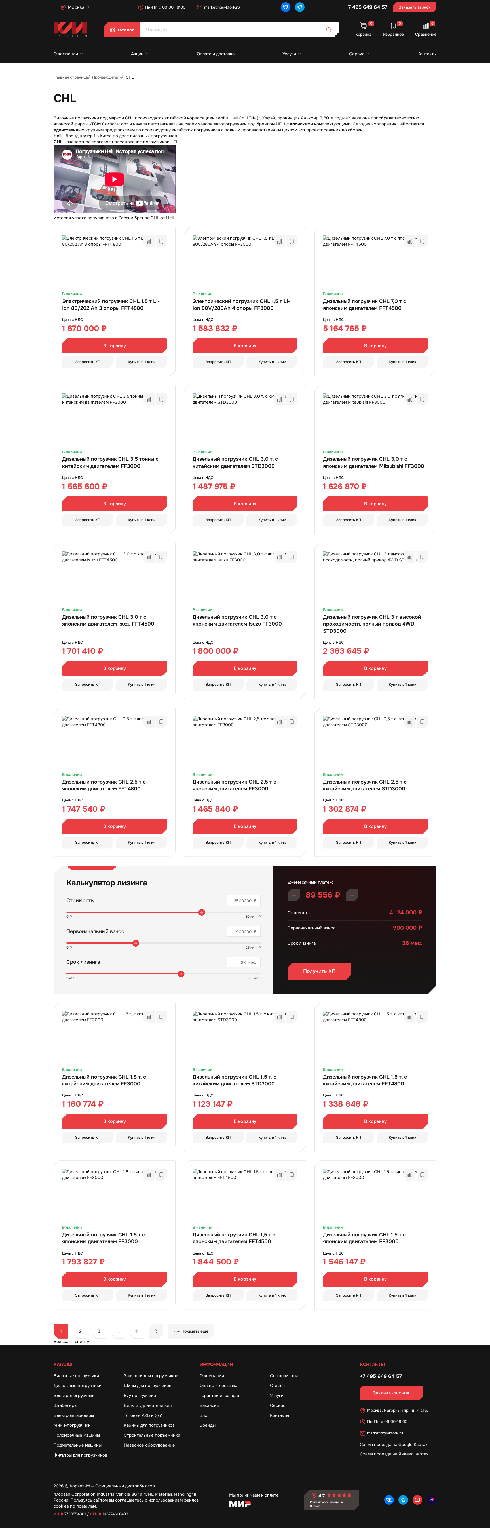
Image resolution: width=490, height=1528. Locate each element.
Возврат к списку (71, 1341)
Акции (137, 54)
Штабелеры (65, 1405)
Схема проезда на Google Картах (394, 1444)
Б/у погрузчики (140, 1395)
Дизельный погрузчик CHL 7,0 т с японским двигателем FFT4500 (364, 304)
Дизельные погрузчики (78, 1385)
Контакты (426, 54)
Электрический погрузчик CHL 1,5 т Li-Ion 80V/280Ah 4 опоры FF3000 (241, 304)
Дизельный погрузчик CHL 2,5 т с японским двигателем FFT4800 (104, 785)
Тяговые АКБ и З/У (143, 1415)
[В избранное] (161, 241)
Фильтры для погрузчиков (80, 1455)
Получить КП (319, 971)
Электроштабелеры (74, 1415)
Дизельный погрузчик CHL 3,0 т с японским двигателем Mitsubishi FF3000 (373, 462)
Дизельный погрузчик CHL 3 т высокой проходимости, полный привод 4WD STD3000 (372, 624)
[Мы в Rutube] (431, 1500)
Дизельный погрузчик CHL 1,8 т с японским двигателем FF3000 (103, 1238)
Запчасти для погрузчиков (151, 1375)
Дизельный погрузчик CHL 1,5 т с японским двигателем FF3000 (364, 1238)
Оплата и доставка (216, 54)
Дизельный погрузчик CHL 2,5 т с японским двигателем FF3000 (234, 785)
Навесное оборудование (149, 1445)
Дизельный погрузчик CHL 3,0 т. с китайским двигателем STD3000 (235, 462)
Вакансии (209, 1405)
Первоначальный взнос (95, 931)
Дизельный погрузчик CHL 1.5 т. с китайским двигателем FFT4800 (365, 1080)
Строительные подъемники (152, 1435)
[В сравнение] (149, 241)
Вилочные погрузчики (76, 1375)
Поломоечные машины (77, 1435)
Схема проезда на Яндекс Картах (394, 1454)
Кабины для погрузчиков (149, 1425)
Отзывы (277, 1385)
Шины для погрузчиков (147, 1385)
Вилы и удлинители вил (148, 1405)
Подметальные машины (78, 1445)
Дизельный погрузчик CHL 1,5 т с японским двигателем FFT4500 (234, 1238)
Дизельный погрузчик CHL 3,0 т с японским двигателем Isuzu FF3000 (237, 620)
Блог (204, 1415)
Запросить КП (87, 361)
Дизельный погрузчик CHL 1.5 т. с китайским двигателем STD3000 (234, 1080)
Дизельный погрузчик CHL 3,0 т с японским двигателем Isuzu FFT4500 (108, 620)
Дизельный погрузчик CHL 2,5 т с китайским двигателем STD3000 (365, 785)
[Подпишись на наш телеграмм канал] (300, 7)
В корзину (114, 346)
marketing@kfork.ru (222, 7)
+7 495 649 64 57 (366, 7)
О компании (66, 54)
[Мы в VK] (285, 7)
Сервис (356, 54)
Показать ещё (194, 1331)
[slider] (201, 912)
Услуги (289, 54)
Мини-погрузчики (72, 1425)
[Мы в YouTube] (417, 1500)
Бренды (208, 1425)
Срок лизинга (83, 962)
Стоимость (80, 900)
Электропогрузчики (74, 1395)
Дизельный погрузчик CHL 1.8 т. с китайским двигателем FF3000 (104, 1080)
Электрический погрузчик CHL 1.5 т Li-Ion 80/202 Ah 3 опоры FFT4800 (111, 304)
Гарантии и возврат (220, 1395)
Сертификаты (284, 1375)
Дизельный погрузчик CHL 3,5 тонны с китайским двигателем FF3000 (110, 462)
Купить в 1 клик (141, 361)
